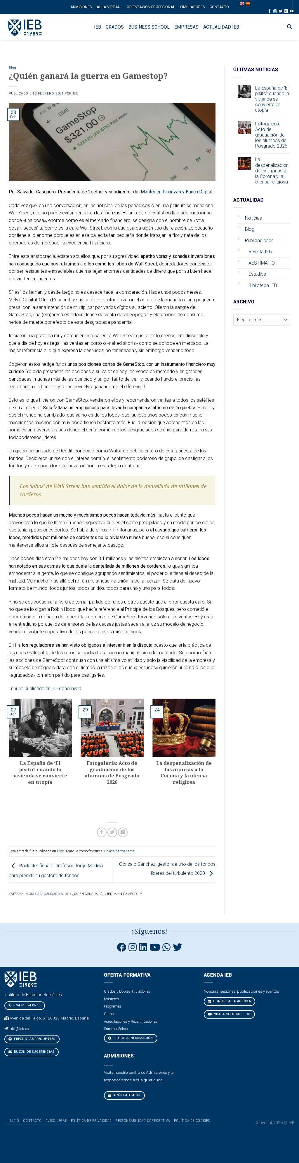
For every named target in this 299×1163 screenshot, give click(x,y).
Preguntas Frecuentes (34, 1039)
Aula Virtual (109, 7)
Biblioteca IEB (262, 285)
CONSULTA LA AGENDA (231, 1001)
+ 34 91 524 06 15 (27, 1005)
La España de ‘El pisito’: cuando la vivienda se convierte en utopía (272, 99)
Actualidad (47, 894)
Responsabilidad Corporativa (143, 1121)
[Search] (289, 26)
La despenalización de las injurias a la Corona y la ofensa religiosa (271, 171)
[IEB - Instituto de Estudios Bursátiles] (25, 27)
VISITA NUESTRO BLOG (231, 1014)
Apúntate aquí (126, 1095)
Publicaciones (259, 240)
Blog (12, 67)
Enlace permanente (119, 851)
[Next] (216, 757)
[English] (241, 3)
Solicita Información (133, 1038)
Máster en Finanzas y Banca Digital (176, 192)
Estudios (257, 274)
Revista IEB (260, 251)
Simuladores (192, 7)
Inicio (29, 894)
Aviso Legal (56, 1121)
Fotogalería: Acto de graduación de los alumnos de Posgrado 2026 (271, 135)
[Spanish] (247, 3)
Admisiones (81, 7)
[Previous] (7, 757)
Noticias (253, 218)
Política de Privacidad (91, 1121)
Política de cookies (192, 1121)
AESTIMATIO (261, 263)
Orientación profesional (151, 7)
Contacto (219, 7)
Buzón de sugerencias (33, 1052)
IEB (76, 93)
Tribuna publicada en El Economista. (45, 688)
